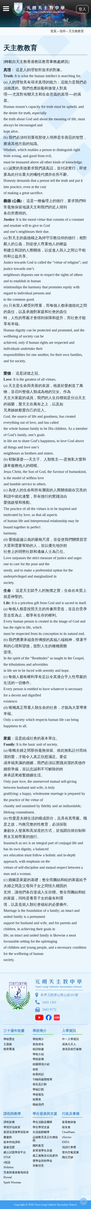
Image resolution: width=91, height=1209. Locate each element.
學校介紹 (38, 1054)
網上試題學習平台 (15, 1152)
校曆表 (37, 1099)
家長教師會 (69, 1122)
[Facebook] (50, 1017)
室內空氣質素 (70, 1152)
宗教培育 (38, 1165)
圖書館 (8, 1137)
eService (66, 1137)
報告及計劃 (40, 1084)
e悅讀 (7, 1162)
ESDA (66, 1142)
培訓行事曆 (69, 1147)
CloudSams (68, 1132)
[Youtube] (40, 1017)
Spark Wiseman (12, 1182)
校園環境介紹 (41, 1064)
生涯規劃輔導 (41, 1132)
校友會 (66, 1127)
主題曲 (8, 1044)
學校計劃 (38, 1089)
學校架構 (38, 1059)
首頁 (53, 31)
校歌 (35, 1069)
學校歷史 (9, 1039)
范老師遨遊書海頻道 (16, 1172)
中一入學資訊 (70, 1039)
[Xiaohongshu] (58, 1017)
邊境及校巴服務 (72, 1049)
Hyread (8, 1177)
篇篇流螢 (9, 1147)
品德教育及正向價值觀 (45, 1139)
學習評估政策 (12, 1127)
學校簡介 (38, 1039)
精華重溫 (9, 1049)
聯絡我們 (38, 1104)
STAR (7, 1157)
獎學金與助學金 (42, 1160)
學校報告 (38, 1094)
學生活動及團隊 (42, 1122)
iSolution (9, 1167)
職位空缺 (67, 1157)
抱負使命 (38, 1044)
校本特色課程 (12, 1142)
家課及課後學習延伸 (16, 1132)
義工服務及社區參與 (45, 1155)
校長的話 (38, 1074)
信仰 (63, 31)
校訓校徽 (38, 1049)
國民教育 (38, 1145)
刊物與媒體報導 (42, 1079)
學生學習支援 (41, 1127)
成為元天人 (69, 1044)
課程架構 (9, 1122)
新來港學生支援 (42, 1150)
